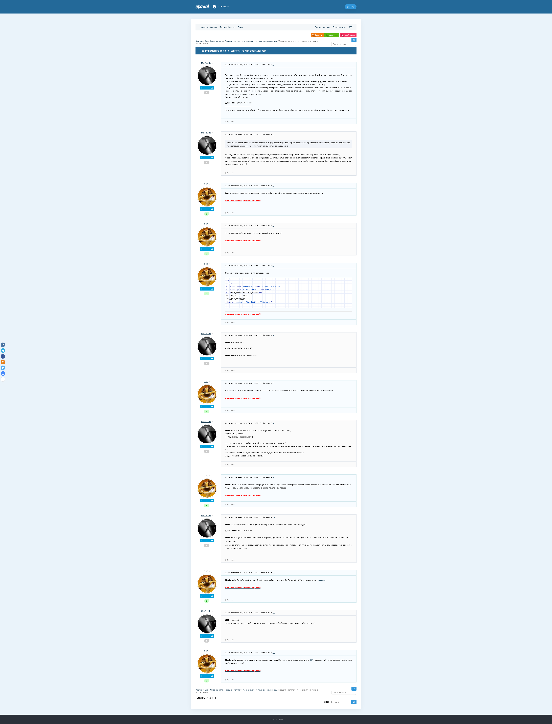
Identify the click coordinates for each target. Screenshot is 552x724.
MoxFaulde (206, 63)
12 (274, 612)
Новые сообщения (208, 27)
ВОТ (311, 660)
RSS (350, 27)
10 (274, 517)
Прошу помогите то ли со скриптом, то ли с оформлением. (251, 41)
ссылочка (322, 580)
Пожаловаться (339, 27)
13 (274, 652)
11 (274, 572)
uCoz (205, 41)
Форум (198, 41)
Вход (352, 6)
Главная (202, 6)
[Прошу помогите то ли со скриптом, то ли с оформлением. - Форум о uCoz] (3, 373)
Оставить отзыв (322, 27)
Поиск (240, 27)
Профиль (231, 121)
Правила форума (227, 27)
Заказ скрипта (216, 41)
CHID (206, 184)
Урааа (280, 719)
